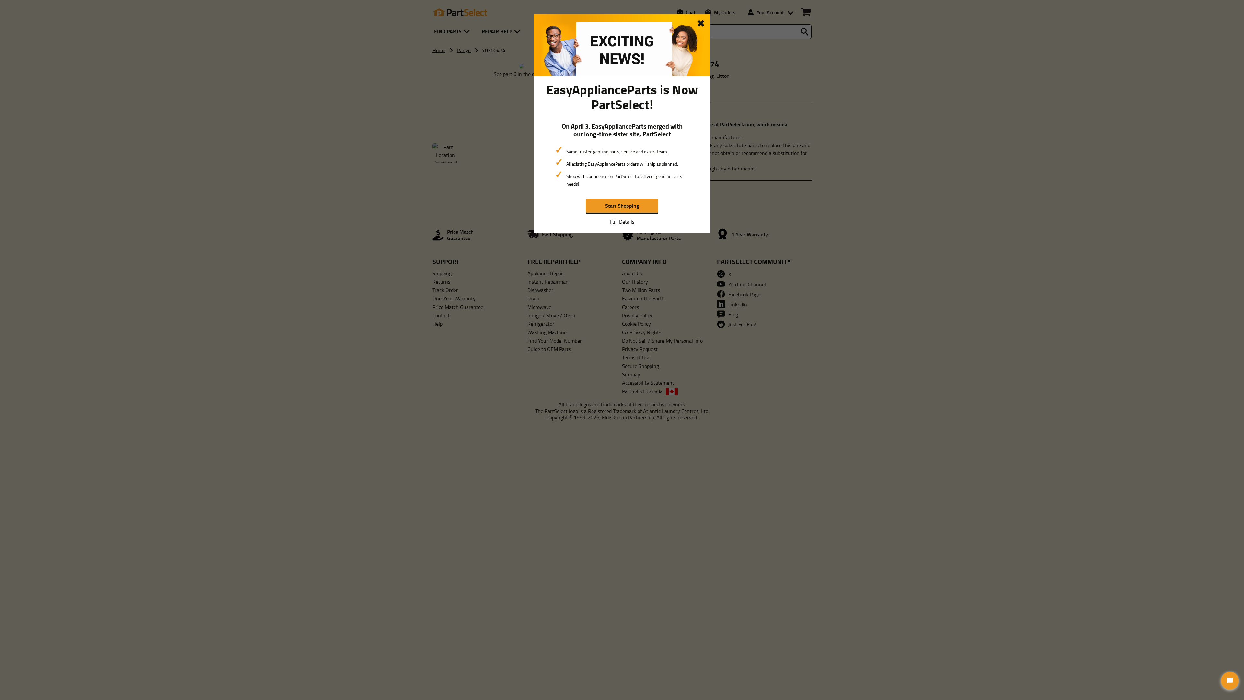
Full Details (622, 221)
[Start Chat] (1230, 681)
